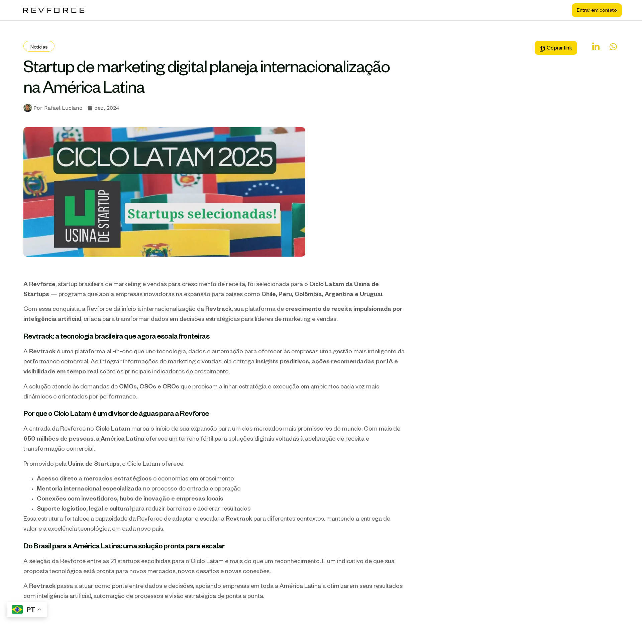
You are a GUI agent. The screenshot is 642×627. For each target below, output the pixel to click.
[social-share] (592, 46)
